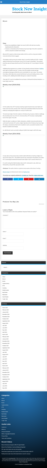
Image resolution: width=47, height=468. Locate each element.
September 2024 (6, 321)
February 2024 (5, 336)
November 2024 (5, 316)
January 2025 (5, 312)
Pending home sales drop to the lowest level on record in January (16, 453)
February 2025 (5, 309)
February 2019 (5, 368)
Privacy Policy (5, 436)
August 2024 (5, 323)
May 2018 (4, 388)
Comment (5, 215)
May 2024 (4, 330)
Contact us (4, 427)
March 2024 (5, 334)
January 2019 (5, 370)
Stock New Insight (25, 2)
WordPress (21, 464)
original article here (38, 175)
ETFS (3, 285)
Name (4, 231)
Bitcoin (5, 21)
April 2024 (4, 332)
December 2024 (5, 314)
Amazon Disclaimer (6, 431)
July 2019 (4, 356)
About (3, 276)
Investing (4, 288)
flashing (42, 68)
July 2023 (4, 352)
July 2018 (4, 383)
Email (4, 238)
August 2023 (5, 350)
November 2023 (5, 343)
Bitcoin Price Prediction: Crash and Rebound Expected (13, 447)
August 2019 (5, 354)
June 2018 (4, 385)
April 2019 (4, 363)
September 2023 (6, 347)
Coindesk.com (25, 175)
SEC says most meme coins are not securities (12, 449)
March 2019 (5, 365)
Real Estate (4, 292)
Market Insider (5, 290)
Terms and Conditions (6, 438)
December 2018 (5, 372)
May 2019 (4, 361)
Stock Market (5, 296)
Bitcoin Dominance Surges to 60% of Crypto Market (13, 444)
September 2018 (6, 379)
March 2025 (5, 307)
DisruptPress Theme (28, 464)
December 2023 (5, 341)
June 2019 (4, 359)
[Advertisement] (23, 32)
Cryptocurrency (5, 283)
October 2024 (5, 318)
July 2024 (4, 325)
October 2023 (5, 345)
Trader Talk (5, 299)
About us (4, 429)
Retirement (4, 294)
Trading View (26, 171)
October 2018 (5, 376)
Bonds (3, 281)
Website (5, 245)
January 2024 (5, 339)
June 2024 (4, 327)
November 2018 (5, 374)
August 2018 (5, 381)
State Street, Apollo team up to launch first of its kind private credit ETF (17, 451)
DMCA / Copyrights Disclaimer (8, 433)
